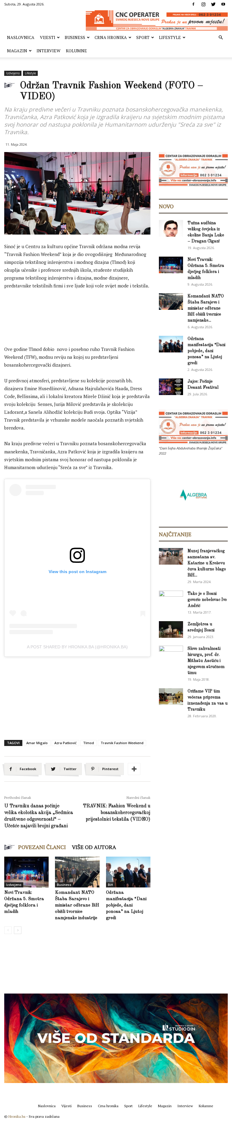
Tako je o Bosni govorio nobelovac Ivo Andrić (207, 600)
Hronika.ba (16, 1116)
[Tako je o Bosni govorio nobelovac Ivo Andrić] (171, 599)
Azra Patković (65, 743)
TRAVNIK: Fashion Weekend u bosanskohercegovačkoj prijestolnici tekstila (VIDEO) (116, 813)
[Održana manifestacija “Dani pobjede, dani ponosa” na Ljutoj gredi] (128, 872)
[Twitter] (213, 4)
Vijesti (47, 37)
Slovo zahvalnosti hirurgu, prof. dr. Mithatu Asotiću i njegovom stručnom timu (206, 661)
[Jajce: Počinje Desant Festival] (171, 386)
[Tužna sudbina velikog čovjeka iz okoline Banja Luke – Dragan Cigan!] (171, 228)
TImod (88, 743)
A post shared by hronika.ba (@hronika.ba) (77, 646)
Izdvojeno (13, 73)
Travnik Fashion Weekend (122, 743)
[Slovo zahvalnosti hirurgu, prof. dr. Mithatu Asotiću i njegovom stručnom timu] (171, 654)
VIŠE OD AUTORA (94, 847)
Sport (143, 37)
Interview (48, 51)
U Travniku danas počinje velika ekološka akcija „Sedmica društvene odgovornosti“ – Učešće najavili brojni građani (38, 816)
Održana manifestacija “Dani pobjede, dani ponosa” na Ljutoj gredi (126, 905)
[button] (220, 38)
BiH (110, 885)
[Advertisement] (114, 311)
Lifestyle (170, 37)
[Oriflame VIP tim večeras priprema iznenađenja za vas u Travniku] (171, 696)
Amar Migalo (37, 743)
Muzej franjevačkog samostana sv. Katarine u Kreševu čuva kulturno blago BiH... (207, 563)
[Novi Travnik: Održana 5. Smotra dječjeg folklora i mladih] (26, 872)
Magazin (17, 51)
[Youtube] (223, 4)
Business (75, 37)
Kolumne (76, 51)
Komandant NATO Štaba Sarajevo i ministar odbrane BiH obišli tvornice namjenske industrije (77, 905)
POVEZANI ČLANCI (42, 847)
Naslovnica (20, 37)
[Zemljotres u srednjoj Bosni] (171, 629)
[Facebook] (193, 4)
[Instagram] (203, 4)
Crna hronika (111, 37)
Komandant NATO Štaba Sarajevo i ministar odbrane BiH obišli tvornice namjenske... (206, 308)
